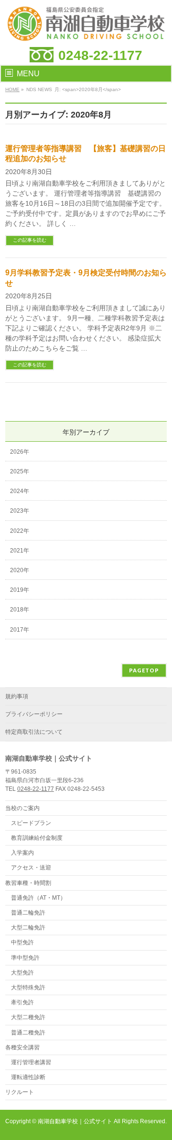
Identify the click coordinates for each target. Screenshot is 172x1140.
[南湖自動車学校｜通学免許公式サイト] (86, 31)
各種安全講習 (22, 1047)
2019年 (19, 590)
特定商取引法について (34, 732)
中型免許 (22, 942)
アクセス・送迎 (31, 867)
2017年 (19, 629)
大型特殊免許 (28, 987)
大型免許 (22, 972)
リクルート (19, 1092)
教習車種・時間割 (28, 883)
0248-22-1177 (100, 55)
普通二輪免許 (28, 912)
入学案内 (22, 852)
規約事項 (16, 696)
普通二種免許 (28, 1032)
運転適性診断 (28, 1077)
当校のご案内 (22, 808)
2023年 (19, 510)
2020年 (19, 570)
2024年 (19, 491)
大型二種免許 (28, 1017)
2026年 (19, 451)
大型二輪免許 (28, 927)
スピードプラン (31, 823)
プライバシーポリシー (34, 714)
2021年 (19, 550)
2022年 (19, 531)
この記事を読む (29, 240)
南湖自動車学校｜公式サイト (75, 1121)
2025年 (19, 471)
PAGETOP (144, 670)
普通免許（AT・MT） (38, 897)
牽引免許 (22, 1002)
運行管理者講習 (31, 1062)
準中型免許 (25, 957)
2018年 (19, 609)
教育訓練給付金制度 (37, 837)
